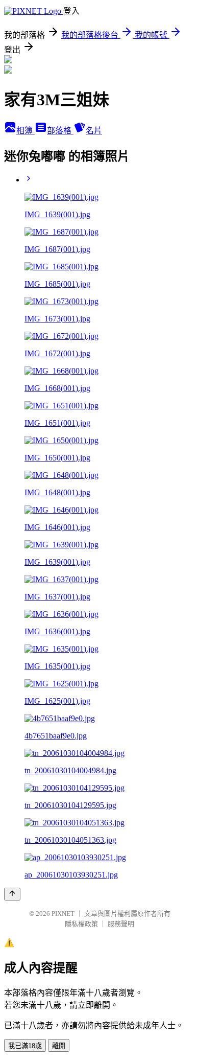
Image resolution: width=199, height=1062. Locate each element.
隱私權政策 (81, 924)
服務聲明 (121, 924)
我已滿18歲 (25, 1046)
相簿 (25, 130)
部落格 (60, 130)
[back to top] (12, 894)
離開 (58, 1046)
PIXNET (63, 913)
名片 (94, 130)
